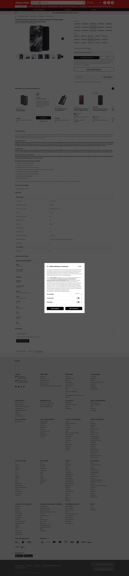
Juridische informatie (65, 291)
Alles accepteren (73, 308)
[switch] (78, 298)
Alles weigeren (55, 308)
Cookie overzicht (57, 291)
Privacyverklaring (50, 291)
